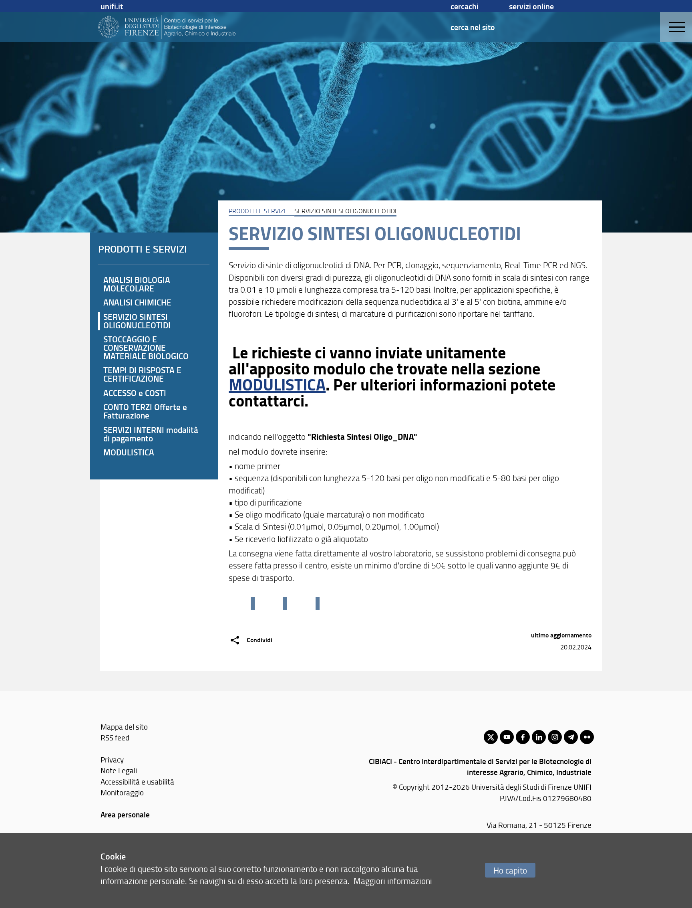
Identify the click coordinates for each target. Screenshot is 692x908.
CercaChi (465, 6)
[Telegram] (571, 737)
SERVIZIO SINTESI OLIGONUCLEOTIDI (137, 321)
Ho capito (510, 870)
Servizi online (531, 6)
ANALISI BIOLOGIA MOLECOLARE (136, 284)
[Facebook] (523, 737)
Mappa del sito (124, 726)
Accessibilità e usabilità (137, 781)
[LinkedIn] (539, 737)
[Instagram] (555, 737)
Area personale (125, 814)
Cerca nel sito (473, 26)
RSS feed (115, 737)
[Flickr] (587, 737)
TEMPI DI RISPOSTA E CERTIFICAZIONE (142, 374)
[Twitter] (491, 737)
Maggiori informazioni (393, 880)
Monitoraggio (122, 792)
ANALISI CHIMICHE (137, 302)
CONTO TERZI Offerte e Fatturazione (145, 411)
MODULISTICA (277, 384)
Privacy (112, 759)
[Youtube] (507, 737)
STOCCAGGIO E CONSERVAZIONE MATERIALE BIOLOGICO (146, 347)
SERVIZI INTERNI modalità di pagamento (150, 434)
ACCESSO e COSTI (134, 393)
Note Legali (119, 770)
